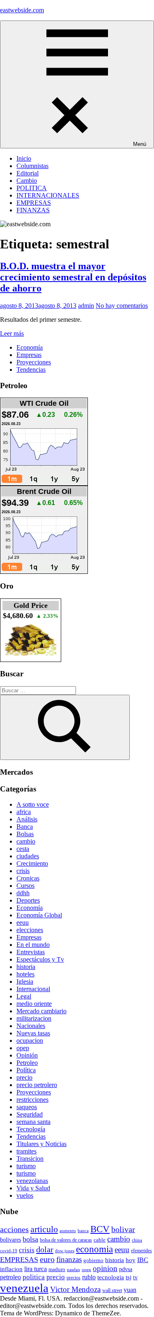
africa (23, 811)
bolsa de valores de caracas (66, 1240)
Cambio (26, 180)
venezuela (24, 1287)
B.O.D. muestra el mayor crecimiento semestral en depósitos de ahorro (73, 277)
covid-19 (8, 1250)
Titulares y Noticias (41, 1143)
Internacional (33, 988)
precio (24, 1077)
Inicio (23, 158)
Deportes (28, 900)
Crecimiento (32, 863)
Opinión (27, 1055)
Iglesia (24, 981)
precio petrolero (36, 1084)
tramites (26, 1151)
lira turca (35, 1269)
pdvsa (125, 1269)
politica (34, 1277)
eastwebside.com (22, 10)
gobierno (93, 1260)
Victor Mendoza (75, 1289)
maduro (56, 1269)
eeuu (22, 922)
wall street (112, 1290)
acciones (14, 1229)
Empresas (28, 354)
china (137, 1239)
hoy (131, 1260)
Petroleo (27, 1062)
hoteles (25, 974)
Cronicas (27, 878)
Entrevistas (30, 952)
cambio (25, 841)
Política (26, 1070)
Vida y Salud (33, 1188)
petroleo (10, 1277)
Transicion (30, 1158)
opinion (105, 1268)
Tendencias (31, 369)
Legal (23, 996)
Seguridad (29, 1114)
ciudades (27, 856)
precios (73, 1278)
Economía (29, 347)
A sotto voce (32, 804)
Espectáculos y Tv (40, 959)
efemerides (141, 1250)
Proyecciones (33, 362)
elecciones (29, 929)
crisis (23, 870)
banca (83, 1230)
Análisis (26, 819)
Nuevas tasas (33, 1033)
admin (86, 305)
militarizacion (33, 1018)
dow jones (64, 1250)
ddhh (23, 892)
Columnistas (32, 165)
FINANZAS (33, 210)
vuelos (24, 1195)
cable (100, 1240)
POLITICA (31, 187)
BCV (100, 1229)
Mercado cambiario (41, 1011)
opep (22, 1047)
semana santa (33, 1121)
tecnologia (110, 1277)
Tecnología (30, 1129)
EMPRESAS (33, 202)
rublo (89, 1277)
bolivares (10, 1239)
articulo (44, 1229)
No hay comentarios (122, 305)
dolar (44, 1249)
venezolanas (32, 1180)
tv (135, 1277)
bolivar (123, 1229)
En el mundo (33, 944)
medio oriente (34, 1003)
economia (94, 1249)
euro (47, 1259)
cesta (22, 848)
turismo (26, 1165)
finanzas (69, 1259)
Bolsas (25, 833)
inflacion (11, 1269)
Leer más (12, 333)
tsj (128, 1277)
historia (25, 966)
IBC (142, 1259)
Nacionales (30, 1025)
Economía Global (39, 915)
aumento (68, 1230)
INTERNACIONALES (47, 195)
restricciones (32, 1099)
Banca (24, 826)
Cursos (25, 885)
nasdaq (73, 1269)
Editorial (27, 173)
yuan (130, 1290)
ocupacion (29, 1040)
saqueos (26, 1106)
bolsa (30, 1239)
